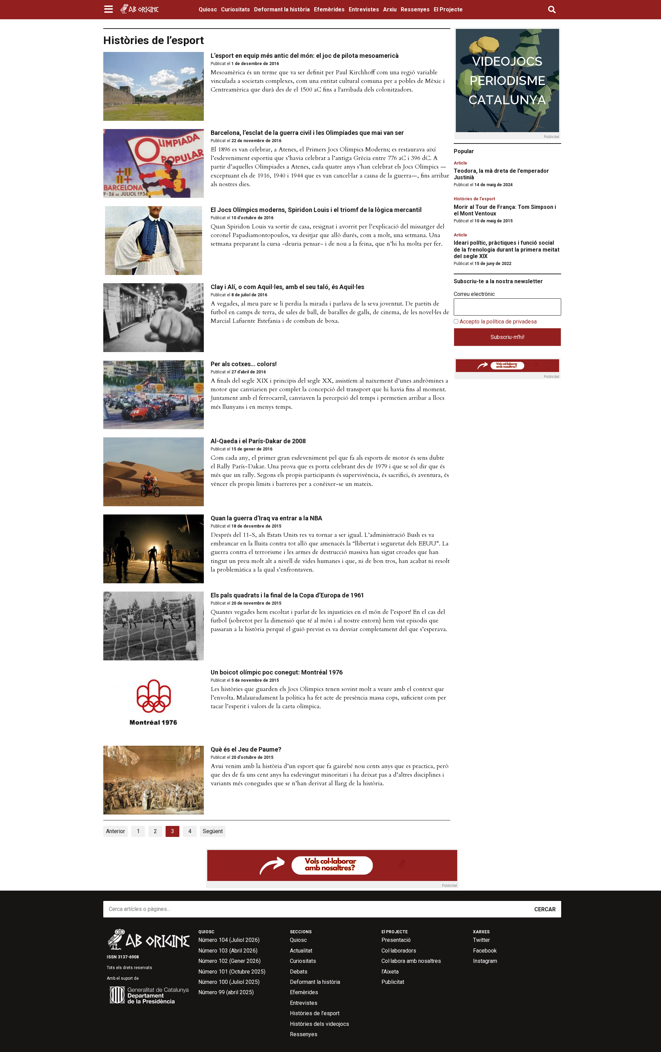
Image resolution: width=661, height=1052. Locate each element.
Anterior (115, 831)
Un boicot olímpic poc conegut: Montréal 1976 (277, 672)
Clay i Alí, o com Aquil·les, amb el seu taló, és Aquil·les (287, 286)
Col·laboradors (398, 950)
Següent (213, 831)
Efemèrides (329, 9)
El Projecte (448, 9)
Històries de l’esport (314, 1013)
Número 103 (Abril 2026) (228, 950)
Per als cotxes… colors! (244, 364)
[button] (109, 9)
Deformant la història (282, 9)
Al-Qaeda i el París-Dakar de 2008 (258, 441)
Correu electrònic (474, 294)
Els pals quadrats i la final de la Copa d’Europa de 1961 (287, 595)
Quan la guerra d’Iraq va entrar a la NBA (266, 518)
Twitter (481, 940)
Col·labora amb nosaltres (411, 961)
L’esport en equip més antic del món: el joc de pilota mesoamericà (305, 55)
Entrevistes (364, 9)
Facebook (485, 950)
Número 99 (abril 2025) (226, 992)
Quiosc (208, 9)
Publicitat (392, 982)
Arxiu (390, 9)
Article (460, 163)
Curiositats (235, 9)
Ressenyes (415, 9)
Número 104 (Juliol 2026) (229, 940)
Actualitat (301, 950)
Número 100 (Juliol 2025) (229, 982)
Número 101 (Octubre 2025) (231, 971)
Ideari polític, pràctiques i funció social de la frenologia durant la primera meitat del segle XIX (506, 249)
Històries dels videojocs (319, 1024)
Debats (298, 971)
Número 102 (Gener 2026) (229, 961)
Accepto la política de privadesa (498, 321)
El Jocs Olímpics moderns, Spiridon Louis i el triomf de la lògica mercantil (316, 209)
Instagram (485, 961)
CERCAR (545, 909)
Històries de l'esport (474, 198)
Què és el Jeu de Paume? (246, 749)
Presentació (396, 940)
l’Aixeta (390, 971)
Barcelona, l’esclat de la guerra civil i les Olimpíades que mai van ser (307, 132)
